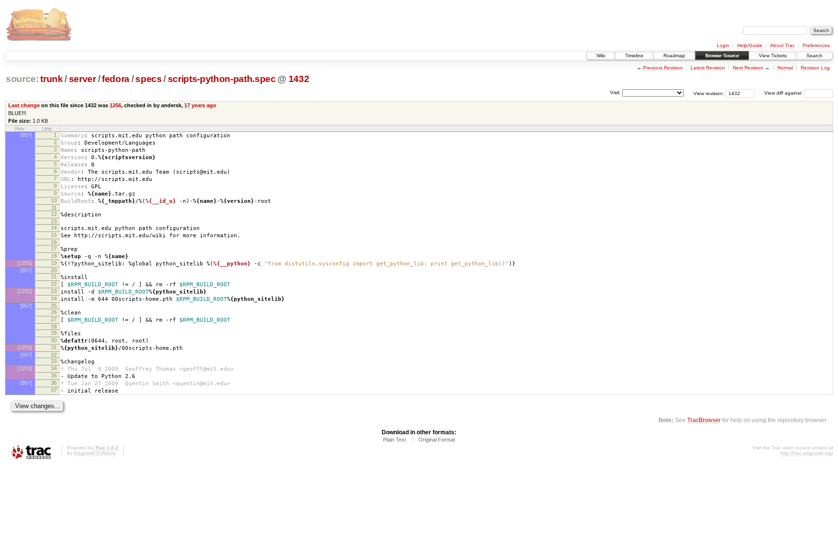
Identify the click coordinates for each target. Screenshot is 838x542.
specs (148, 79)
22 (54, 284)
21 (54, 276)
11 (54, 208)
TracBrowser (704, 420)
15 (54, 235)
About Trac (782, 45)
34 (54, 368)
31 (54, 347)
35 (54, 375)
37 (54, 390)
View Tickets (773, 55)
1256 (115, 105)
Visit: (615, 92)
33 (54, 361)
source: (22, 79)
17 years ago (200, 105)
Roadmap (674, 55)
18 (54, 256)
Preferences (816, 45)
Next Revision (748, 67)
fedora (115, 79)
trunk (51, 79)
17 (54, 248)
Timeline (634, 55)
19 (54, 263)
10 (54, 200)
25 (54, 306)
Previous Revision (663, 67)
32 (54, 355)
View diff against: (784, 93)
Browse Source (722, 55)
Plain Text (394, 440)
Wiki (600, 55)
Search (814, 55)
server (82, 79)
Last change (24, 105)
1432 (299, 79)
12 (54, 214)
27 (54, 319)
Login (723, 45)
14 (54, 227)
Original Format (437, 440)
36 (54, 383)
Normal (785, 67)
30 (54, 340)
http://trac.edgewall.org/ (806, 453)
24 (54, 298)
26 (54, 312)
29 (54, 333)
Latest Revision (708, 67)
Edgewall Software (95, 453)
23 (54, 291)
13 (54, 221)
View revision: (708, 93)
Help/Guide (749, 45)
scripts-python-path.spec (222, 79)
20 (54, 270)
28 (54, 326)
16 (54, 242)
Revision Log (815, 67)
